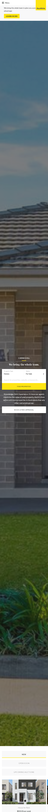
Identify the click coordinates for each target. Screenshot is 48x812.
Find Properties (24, 386)
